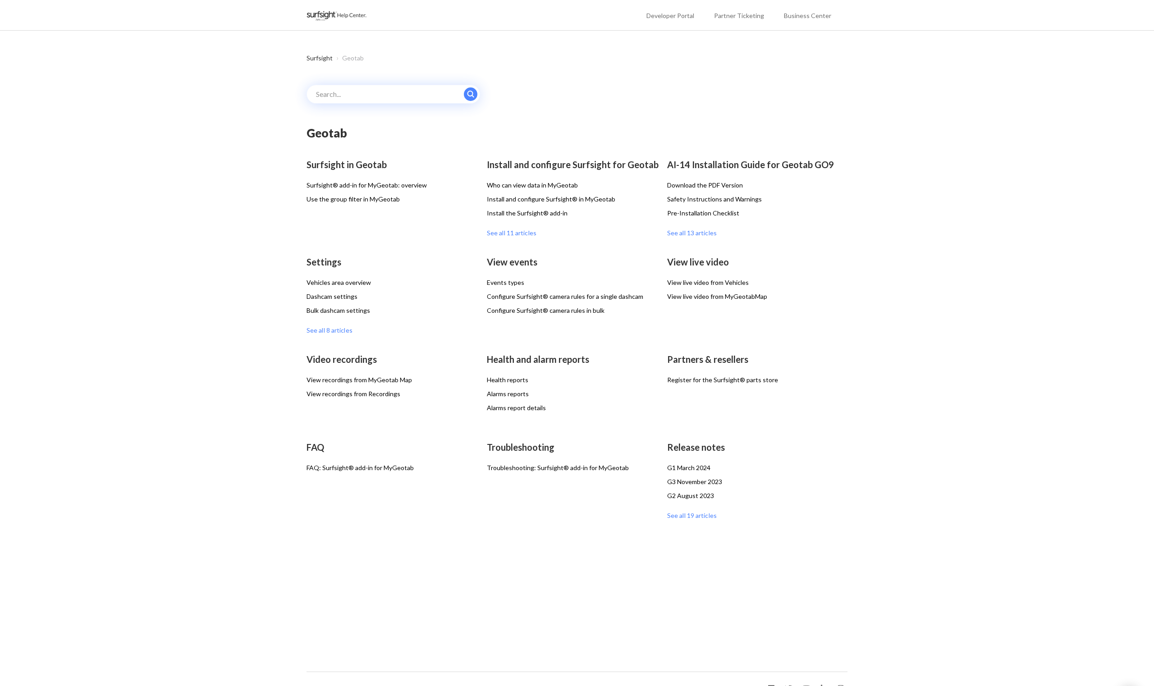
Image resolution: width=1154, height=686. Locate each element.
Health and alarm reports (538, 359)
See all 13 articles (692, 233)
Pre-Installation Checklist (703, 213)
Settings (324, 261)
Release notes (696, 447)
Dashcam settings (332, 296)
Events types (505, 282)
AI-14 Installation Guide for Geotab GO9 (750, 164)
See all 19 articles (692, 515)
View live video (698, 261)
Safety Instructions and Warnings (714, 199)
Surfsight (320, 58)
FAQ (315, 447)
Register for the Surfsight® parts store (722, 380)
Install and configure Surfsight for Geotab (573, 164)
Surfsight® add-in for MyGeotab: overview (367, 185)
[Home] (337, 15)
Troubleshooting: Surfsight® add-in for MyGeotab (558, 467)
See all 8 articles (330, 330)
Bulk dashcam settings (338, 310)
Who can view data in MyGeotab (532, 185)
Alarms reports (508, 394)
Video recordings (342, 359)
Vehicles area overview (339, 282)
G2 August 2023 (690, 495)
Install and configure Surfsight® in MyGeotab (551, 199)
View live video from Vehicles (708, 282)
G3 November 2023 (694, 481)
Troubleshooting (520, 447)
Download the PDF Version (705, 185)
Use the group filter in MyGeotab (353, 199)
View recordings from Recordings (353, 394)
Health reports (507, 380)
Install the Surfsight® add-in (527, 213)
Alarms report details (516, 408)
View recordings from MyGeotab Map (359, 380)
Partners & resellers (707, 359)
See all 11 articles (511, 233)
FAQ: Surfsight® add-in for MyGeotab (360, 467)
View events (512, 261)
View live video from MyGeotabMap (717, 296)
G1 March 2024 (688, 467)
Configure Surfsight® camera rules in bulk (545, 310)
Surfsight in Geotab (347, 164)
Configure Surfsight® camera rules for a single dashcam (565, 296)
